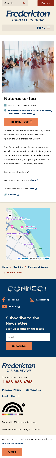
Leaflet (24, 258)
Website (13, 194)
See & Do (18, 267)
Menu (41, 28)
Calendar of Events (38, 267)
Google (45, 258)
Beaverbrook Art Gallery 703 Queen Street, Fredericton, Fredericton (30, 112)
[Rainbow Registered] (13, 414)
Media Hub (10, 396)
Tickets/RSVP (21, 123)
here (34, 180)
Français (45, 3)
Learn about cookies (12, 443)
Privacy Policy (11, 390)
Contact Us (33, 390)
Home (5, 267)
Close (12, 451)
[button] (28, 231)
